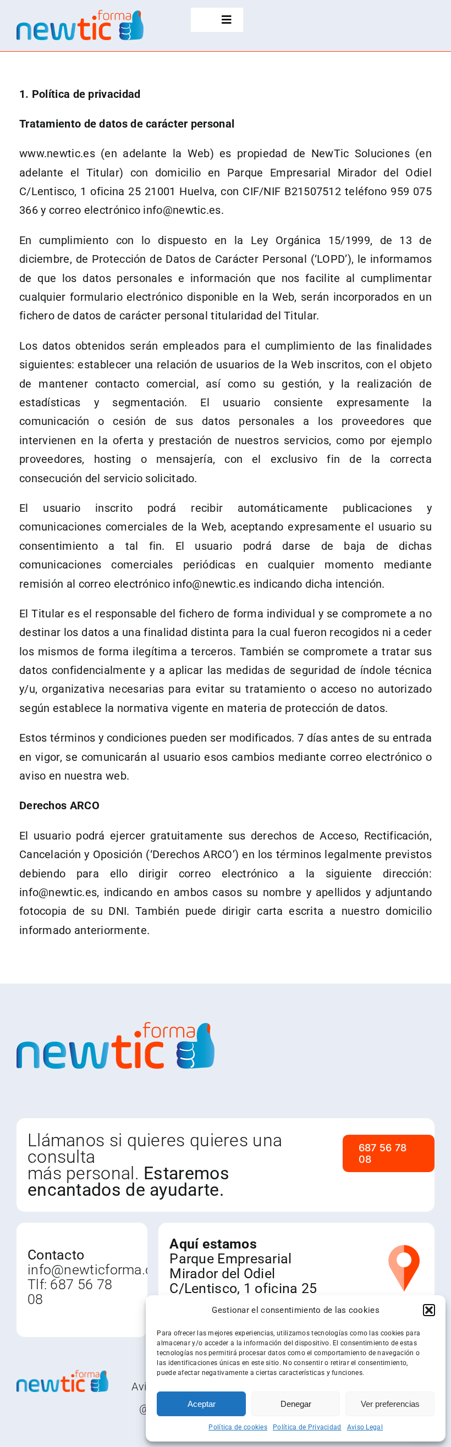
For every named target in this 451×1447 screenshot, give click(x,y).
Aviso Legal (365, 1427)
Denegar (295, 1404)
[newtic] (80, 15)
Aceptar (202, 1404)
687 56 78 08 (70, 1292)
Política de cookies (237, 1427)
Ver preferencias (390, 1404)
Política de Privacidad (307, 1427)
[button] (429, 1310)
